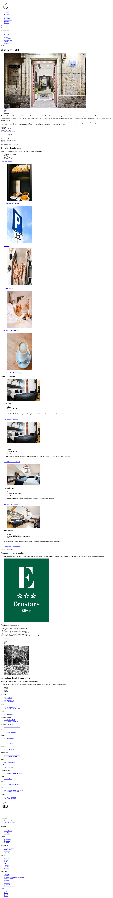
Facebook (6, 858)
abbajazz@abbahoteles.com (8, 131)
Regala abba (7, 841)
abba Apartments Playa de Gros (12, 755)
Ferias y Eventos (8, 849)
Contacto (6, 12)
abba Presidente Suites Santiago (12, 791)
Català (5, 891)
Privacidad (7, 875)
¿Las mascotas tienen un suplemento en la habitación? (16, 632)
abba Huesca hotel (9, 738)
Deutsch (6, 893)
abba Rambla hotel (9, 700)
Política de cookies (9, 878)
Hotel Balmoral (8, 698)
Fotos (5, 108)
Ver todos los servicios (6, 161)
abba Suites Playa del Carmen (12, 784)
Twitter (6, 860)
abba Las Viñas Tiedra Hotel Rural (13, 773)
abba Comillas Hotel (9, 720)
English (6, 894)
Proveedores (7, 851)
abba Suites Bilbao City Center (12, 708)
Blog (5, 829)
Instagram (6, 868)
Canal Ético (7, 880)
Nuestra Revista (8, 831)
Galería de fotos (8, 20)
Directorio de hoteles (9, 822)
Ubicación (3, 141)
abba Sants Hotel (8, 697)
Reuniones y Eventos (9, 848)
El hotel (6, 17)
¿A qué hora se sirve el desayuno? (11, 630)
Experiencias (7, 839)
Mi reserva (7, 14)
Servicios (6, 21)
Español (3, 888)
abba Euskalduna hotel (10, 707)
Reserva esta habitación (14, 419)
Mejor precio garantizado (7, 25)
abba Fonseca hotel (9, 749)
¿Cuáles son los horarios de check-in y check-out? (15, 634)
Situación (6, 23)
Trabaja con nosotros (9, 823)
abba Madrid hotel (8, 743)
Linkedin (6, 866)
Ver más (6, 419)
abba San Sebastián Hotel (10, 756)
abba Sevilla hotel (8, 767)
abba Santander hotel (9, 762)
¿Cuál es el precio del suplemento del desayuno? (14, 631)
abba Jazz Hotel (8, 779)
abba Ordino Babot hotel (10, 797)
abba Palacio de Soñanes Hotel (12, 727)
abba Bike (6, 832)
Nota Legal (7, 874)
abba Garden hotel (9, 701)
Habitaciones (7, 18)
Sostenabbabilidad (8, 821)
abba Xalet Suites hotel (10, 798)
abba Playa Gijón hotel (10, 732)
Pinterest (6, 865)
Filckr (5, 863)
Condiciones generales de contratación (14, 877)
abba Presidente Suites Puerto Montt (13, 790)
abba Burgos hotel (8, 714)
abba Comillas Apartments (11, 721)
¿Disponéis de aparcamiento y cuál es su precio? (14, 628)
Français (6, 896)
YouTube (6, 861)
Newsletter (7, 834)
